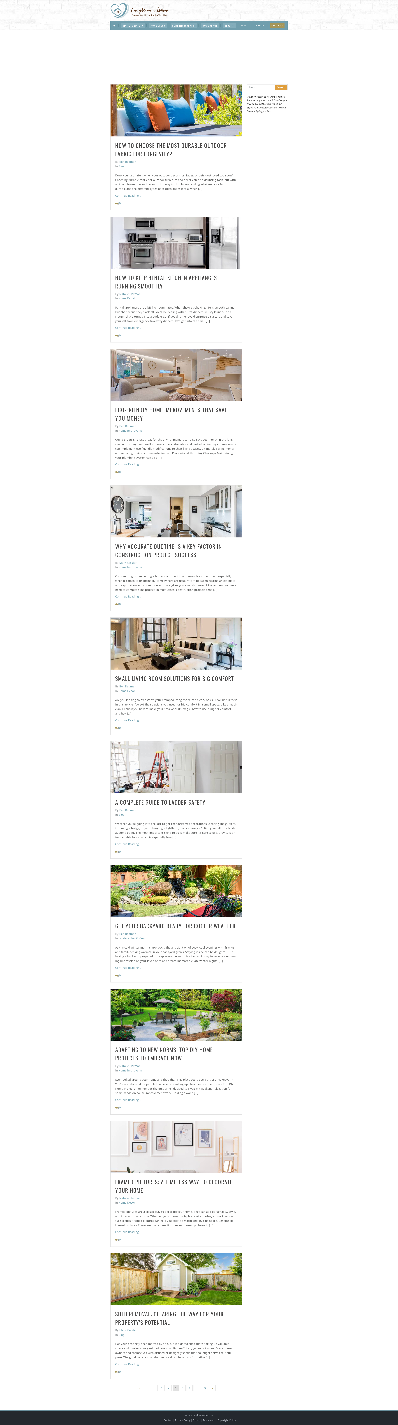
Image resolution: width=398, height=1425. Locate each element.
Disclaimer (209, 1420)
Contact (259, 25)
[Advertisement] (199, 53)
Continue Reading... (128, 195)
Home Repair (210, 25)
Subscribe (277, 25)
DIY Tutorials (131, 25)
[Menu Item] (114, 25)
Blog (228, 25)
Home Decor (158, 25)
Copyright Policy (227, 1420)
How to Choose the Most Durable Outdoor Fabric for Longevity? (171, 149)
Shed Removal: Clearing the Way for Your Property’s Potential (169, 1318)
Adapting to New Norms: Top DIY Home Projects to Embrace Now (164, 1053)
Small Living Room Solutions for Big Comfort (174, 678)
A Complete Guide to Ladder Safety (160, 802)
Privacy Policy (182, 1420)
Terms (196, 1420)
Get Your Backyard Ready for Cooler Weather (175, 926)
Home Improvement (184, 25)
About (244, 25)
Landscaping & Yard (131, 938)
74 (205, 1388)
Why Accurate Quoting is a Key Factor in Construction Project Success (168, 550)
